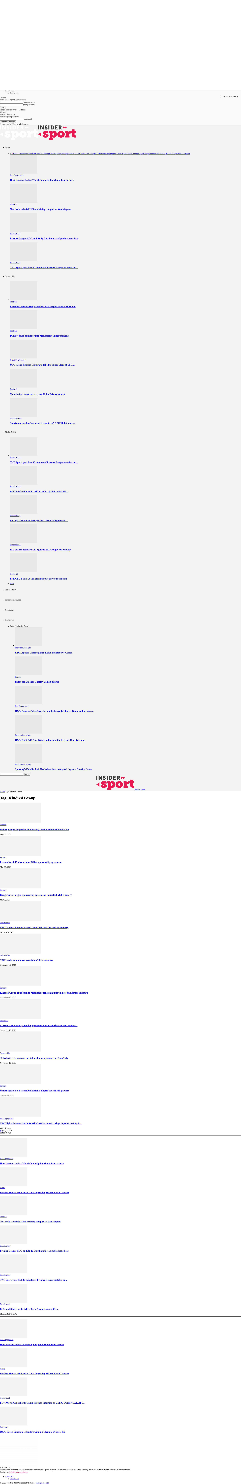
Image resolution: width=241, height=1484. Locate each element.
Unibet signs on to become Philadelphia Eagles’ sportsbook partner (34, 1090)
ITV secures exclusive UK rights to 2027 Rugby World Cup (40, 549)
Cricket (52, 153)
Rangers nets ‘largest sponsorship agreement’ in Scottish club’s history (36, 895)
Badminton (24, 153)
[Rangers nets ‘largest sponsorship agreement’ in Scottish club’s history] (20, 888)
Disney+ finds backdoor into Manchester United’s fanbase (39, 335)
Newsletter (9, 610)
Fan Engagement (16, 175)
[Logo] (19, 139)
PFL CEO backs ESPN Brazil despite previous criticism (38, 578)
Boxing (46, 153)
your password (29, 105)
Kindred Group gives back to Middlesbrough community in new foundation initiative (44, 992)
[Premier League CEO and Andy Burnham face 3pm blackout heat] (23, 231)
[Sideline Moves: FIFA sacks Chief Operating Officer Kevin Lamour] (13, 1185)
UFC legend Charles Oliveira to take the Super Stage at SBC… (42, 364)
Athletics (16, 153)
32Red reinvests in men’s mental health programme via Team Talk (34, 1058)
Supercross (153, 153)
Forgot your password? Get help (13, 110)
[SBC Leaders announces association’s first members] (20, 953)
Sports (7, 147)
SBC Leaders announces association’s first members (26, 960)
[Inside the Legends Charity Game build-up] (28, 675)
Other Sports (122, 153)
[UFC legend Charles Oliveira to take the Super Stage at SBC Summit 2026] (23, 358)
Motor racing (104, 153)
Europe (18, 677)
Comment (14, 574)
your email (27, 119)
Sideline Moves (11, 590)
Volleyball (175, 153)
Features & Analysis (23, 648)
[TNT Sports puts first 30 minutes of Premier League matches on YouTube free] (23, 260)
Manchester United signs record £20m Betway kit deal (37, 394)
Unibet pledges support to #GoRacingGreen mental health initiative (34, 829)
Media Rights (10, 432)
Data (12, 584)
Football (76, 153)
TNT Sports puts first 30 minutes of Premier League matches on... (33, 1280)
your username (29, 102)
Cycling (58, 153)
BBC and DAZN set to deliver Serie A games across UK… (39, 491)
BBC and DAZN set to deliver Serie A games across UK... (29, 1309)
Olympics (113, 153)
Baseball (31, 153)
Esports (70, 153)
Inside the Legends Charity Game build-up (37, 681)
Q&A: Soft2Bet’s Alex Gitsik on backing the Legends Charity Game (50, 740)
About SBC (9, 91)
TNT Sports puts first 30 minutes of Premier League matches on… (44, 267)
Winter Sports (184, 153)
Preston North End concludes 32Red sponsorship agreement (31, 862)
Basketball (39, 153)
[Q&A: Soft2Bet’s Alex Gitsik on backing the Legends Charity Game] (28, 733)
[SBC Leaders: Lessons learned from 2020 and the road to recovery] (20, 920)
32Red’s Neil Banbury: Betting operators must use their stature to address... (38, 1025)
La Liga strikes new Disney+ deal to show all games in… (39, 520)
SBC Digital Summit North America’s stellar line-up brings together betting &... (41, 1123)
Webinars (3, 112)
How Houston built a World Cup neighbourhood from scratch (42, 180)
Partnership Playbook (13, 600)
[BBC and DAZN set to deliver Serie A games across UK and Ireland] (23, 484)
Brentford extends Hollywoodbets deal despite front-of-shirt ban (43, 306)
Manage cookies (42, 1483)
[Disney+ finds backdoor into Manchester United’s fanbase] (23, 328)
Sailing (146, 153)
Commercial (5, 1398)
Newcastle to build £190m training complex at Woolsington (40, 209)
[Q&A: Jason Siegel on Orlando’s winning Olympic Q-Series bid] (13, 1425)
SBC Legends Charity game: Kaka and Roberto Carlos (44, 652)
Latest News (5, 923)
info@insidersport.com (18, 1472)
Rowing (134, 153)
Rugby (140, 153)
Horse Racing (88, 153)
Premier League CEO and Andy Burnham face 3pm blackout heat (44, 238)
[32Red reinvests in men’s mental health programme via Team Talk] (20, 1051)
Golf (81, 153)
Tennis (168, 153)
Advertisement (16, 418)
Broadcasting (15, 233)
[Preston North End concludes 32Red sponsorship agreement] (20, 855)
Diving (64, 153)
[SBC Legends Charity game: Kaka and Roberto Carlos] (28, 645)
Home (2, 792)
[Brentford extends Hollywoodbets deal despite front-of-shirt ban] (23, 299)
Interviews (4, 1020)
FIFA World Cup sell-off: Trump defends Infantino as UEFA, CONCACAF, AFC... (42, 1402)
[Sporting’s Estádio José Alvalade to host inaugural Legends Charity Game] (28, 762)
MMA (96, 153)
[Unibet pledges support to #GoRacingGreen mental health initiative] (20, 822)
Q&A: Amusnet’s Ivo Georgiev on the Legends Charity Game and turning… (54, 711)
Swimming (161, 153)
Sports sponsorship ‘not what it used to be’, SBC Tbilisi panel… (43, 423)
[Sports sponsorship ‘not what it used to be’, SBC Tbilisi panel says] (23, 416)
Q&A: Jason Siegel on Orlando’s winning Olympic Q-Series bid (32, 1432)
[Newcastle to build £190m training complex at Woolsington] (23, 202)
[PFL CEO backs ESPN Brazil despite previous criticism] (23, 572)
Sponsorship (10, 276)
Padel (129, 153)
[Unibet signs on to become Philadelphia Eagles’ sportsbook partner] (20, 1084)
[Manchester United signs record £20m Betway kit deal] (23, 387)
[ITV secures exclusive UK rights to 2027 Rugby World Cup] (23, 542)
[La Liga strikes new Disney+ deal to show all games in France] (23, 513)
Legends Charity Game (19, 626)
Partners (3, 825)
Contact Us (14, 93)
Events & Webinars (17, 360)
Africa (2, 1188)
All (11, 153)
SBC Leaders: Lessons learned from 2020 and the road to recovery (34, 927)
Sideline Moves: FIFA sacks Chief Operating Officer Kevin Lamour (34, 1192)
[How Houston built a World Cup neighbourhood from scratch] (23, 173)
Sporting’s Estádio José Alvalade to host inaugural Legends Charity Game (53, 769)
